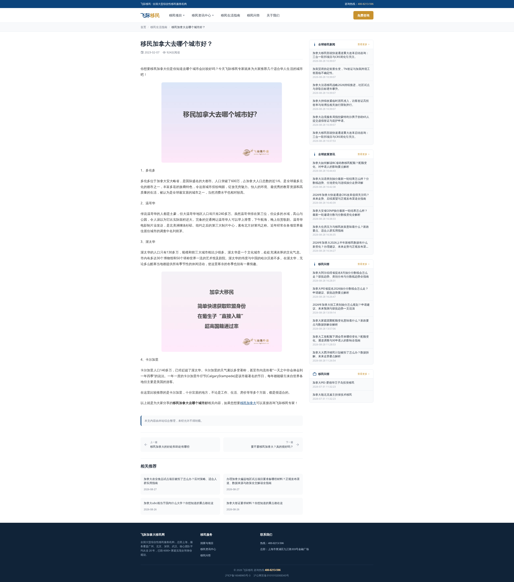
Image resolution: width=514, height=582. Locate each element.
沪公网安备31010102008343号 (271, 575)
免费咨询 (363, 15)
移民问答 (253, 15)
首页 (143, 27)
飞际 (150, 15)
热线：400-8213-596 (272, 543)
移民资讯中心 (203, 15)
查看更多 (362, 44)
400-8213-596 (365, 4)
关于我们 (273, 15)
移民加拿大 (248, 403)
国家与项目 (206, 543)
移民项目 (177, 15)
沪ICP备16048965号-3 (237, 575)
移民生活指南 (230, 15)
